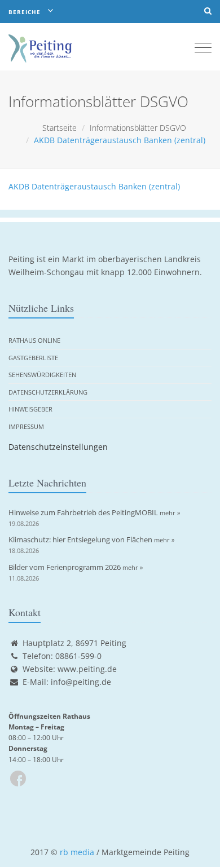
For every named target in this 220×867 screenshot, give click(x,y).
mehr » (170, 512)
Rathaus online (34, 340)
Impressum (26, 426)
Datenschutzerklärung (47, 392)
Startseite (59, 127)
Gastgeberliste (33, 357)
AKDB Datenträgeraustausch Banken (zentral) (94, 186)
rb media (77, 852)
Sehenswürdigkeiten (42, 374)
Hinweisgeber (30, 409)
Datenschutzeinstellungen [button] (58, 446)
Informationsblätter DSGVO (138, 127)
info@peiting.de (81, 681)
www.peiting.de (87, 668)
